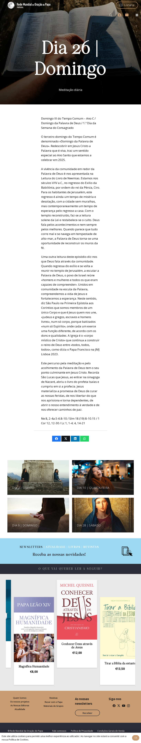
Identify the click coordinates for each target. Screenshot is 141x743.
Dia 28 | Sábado (89, 525)
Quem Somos (19, 697)
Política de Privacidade (82, 730)
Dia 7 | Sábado (23, 488)
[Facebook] (114, 705)
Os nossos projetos (19, 701)
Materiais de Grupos (53, 706)
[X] (118, 705)
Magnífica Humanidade (16, 666)
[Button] (119, 15)
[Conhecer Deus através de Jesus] (59, 610)
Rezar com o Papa (53, 702)
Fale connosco (59, 730)
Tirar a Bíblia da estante (102, 663)
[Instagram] (128, 705)
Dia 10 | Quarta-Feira (93, 488)
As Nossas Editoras (19, 705)
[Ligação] (59, 551)
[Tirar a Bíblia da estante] (102, 628)
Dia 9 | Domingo (24, 525)
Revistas (54, 697)
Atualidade (20, 709)
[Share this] (56, 439)
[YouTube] (123, 705)
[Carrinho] (127, 14)
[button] (111, 15)
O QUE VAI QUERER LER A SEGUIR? (70, 568)
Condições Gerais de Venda (110, 730)
